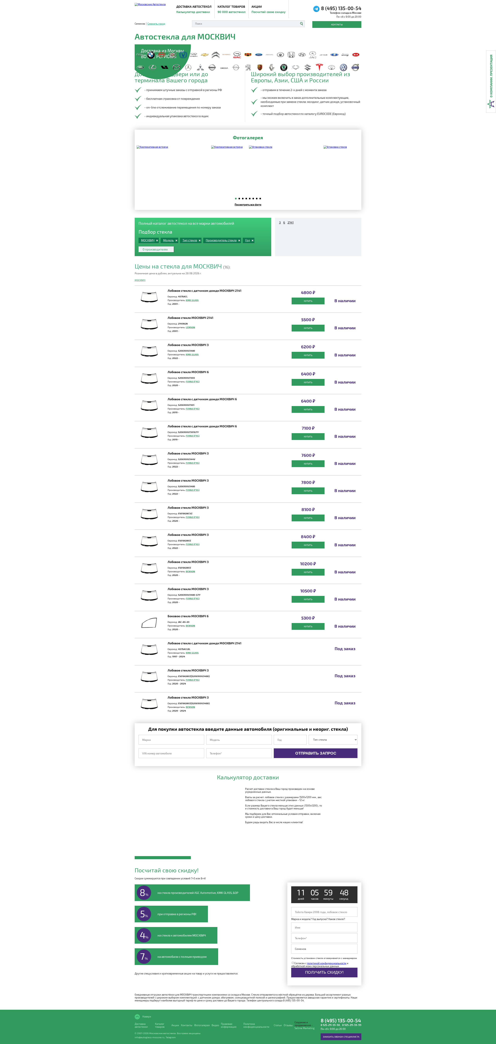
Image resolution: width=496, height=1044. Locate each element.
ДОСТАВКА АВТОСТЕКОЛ (194, 9)
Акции (268, 9)
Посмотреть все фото (248, 204)
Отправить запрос (315, 753)
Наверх (146, 1016)
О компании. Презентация (491, 76)
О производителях (155, 249)
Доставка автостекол (141, 1025)
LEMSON (190, 327)
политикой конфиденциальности (326, 963)
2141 (291, 222)
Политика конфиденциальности (256, 1025)
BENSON (190, 571)
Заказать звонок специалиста (341, 1036)
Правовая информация (228, 1025)
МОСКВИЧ (140, 280)
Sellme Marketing (304, 1028)
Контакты (337, 24)
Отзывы (288, 1025)
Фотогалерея (202, 1025)
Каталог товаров (231, 9)
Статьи (278, 1025)
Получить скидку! (324, 972)
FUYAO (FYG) (192, 381)
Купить (308, 301)
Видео (215, 1025)
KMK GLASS (192, 300)
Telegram (171, 1037)
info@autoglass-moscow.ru (149, 1037)
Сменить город (156, 23)
